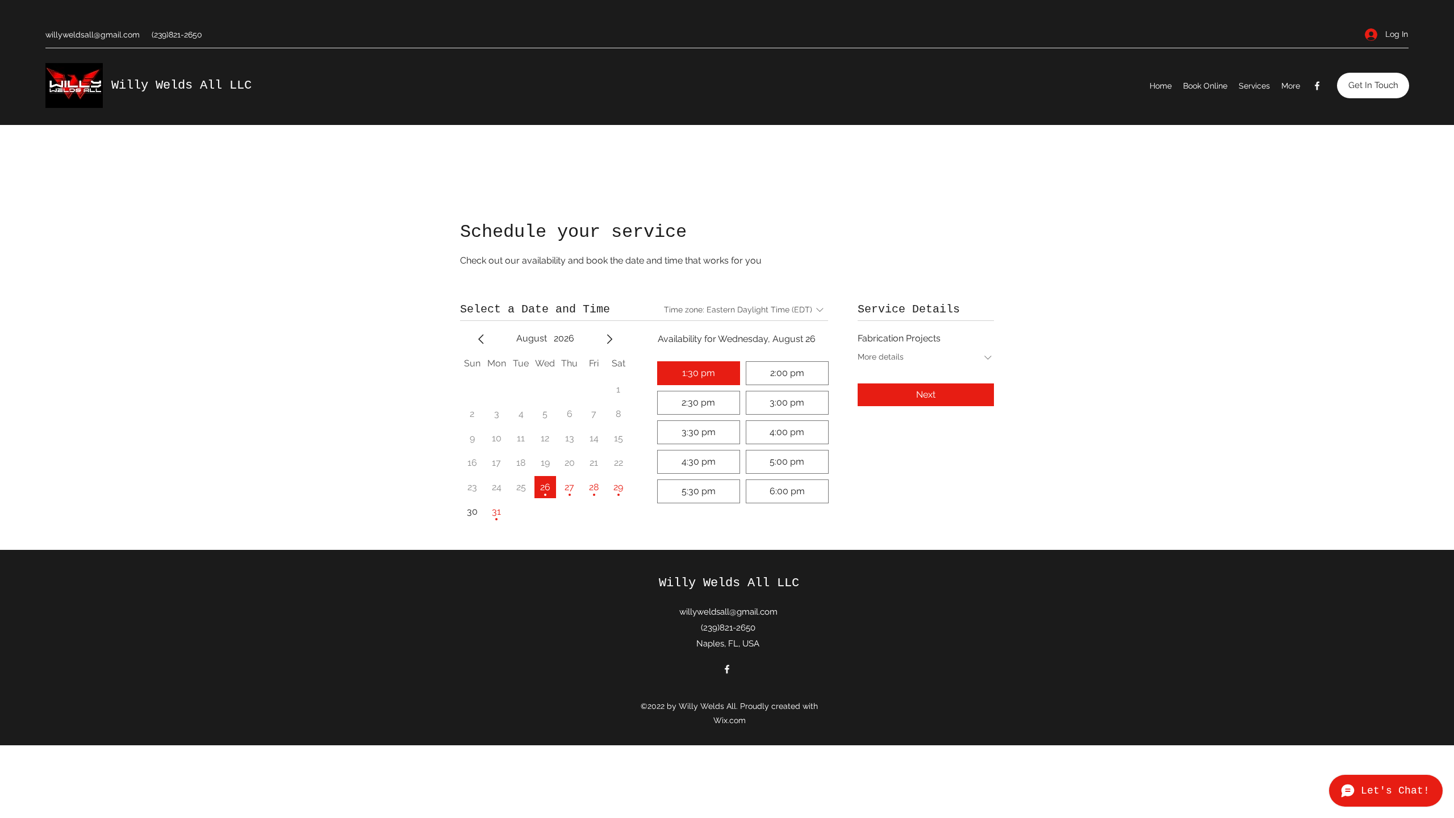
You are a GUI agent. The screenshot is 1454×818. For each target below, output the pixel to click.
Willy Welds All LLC (181, 85)
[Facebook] (1317, 85)
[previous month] (481, 339)
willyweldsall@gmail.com (92, 34)
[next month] (609, 339)
